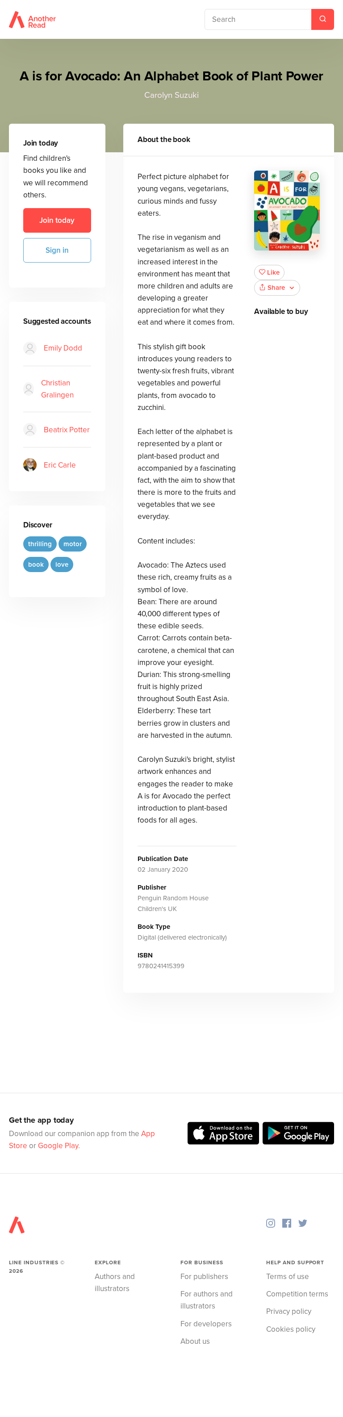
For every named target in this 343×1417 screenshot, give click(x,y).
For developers (206, 1324)
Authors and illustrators (115, 1282)
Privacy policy (288, 1311)
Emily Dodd (63, 348)
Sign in (57, 250)
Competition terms (297, 1294)
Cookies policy (290, 1329)
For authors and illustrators (206, 1300)
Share (276, 288)
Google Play (58, 1145)
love (61, 564)
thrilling (40, 544)
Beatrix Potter (67, 430)
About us (195, 1341)
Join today (57, 220)
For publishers (204, 1276)
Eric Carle (60, 465)
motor (72, 544)
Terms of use (287, 1276)
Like (273, 272)
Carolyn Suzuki (171, 95)
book (36, 564)
